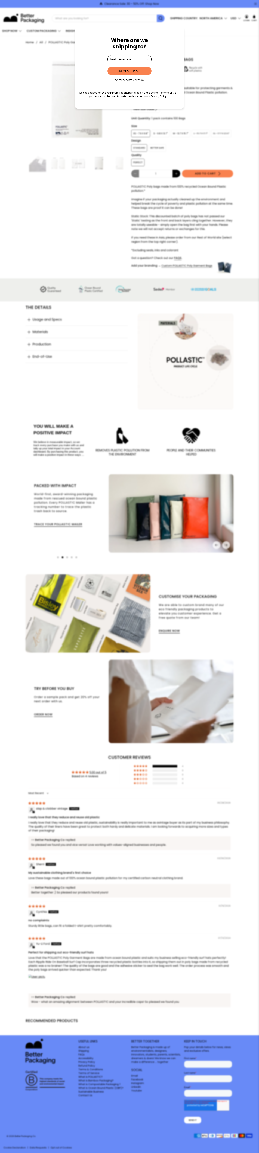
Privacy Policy (158, 96)
